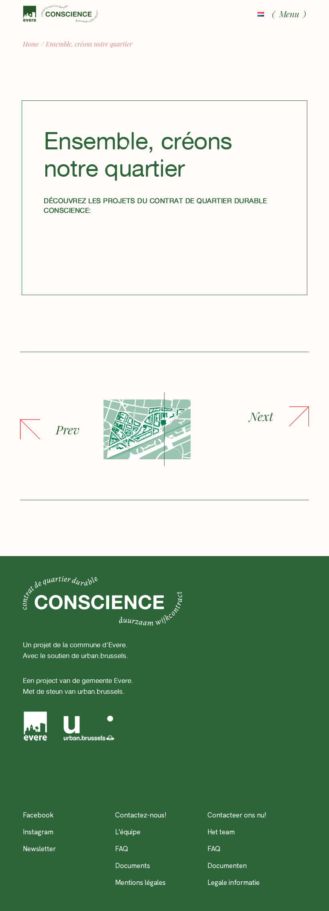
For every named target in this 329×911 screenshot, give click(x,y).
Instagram (38, 831)
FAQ (121, 848)
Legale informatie (233, 882)
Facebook (38, 815)
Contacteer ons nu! (236, 815)
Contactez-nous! (141, 815)
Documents (132, 865)
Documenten (227, 865)
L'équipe (127, 831)
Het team (221, 831)
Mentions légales (140, 882)
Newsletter (39, 848)
